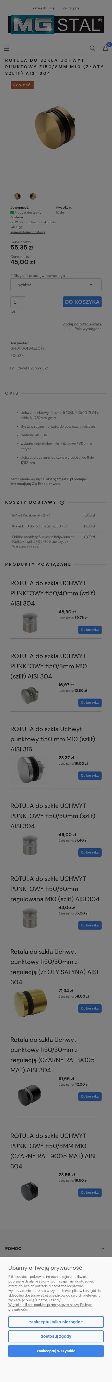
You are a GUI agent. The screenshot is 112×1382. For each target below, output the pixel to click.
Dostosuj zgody (56, 1336)
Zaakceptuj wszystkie (56, 1351)
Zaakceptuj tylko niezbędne (56, 1322)
